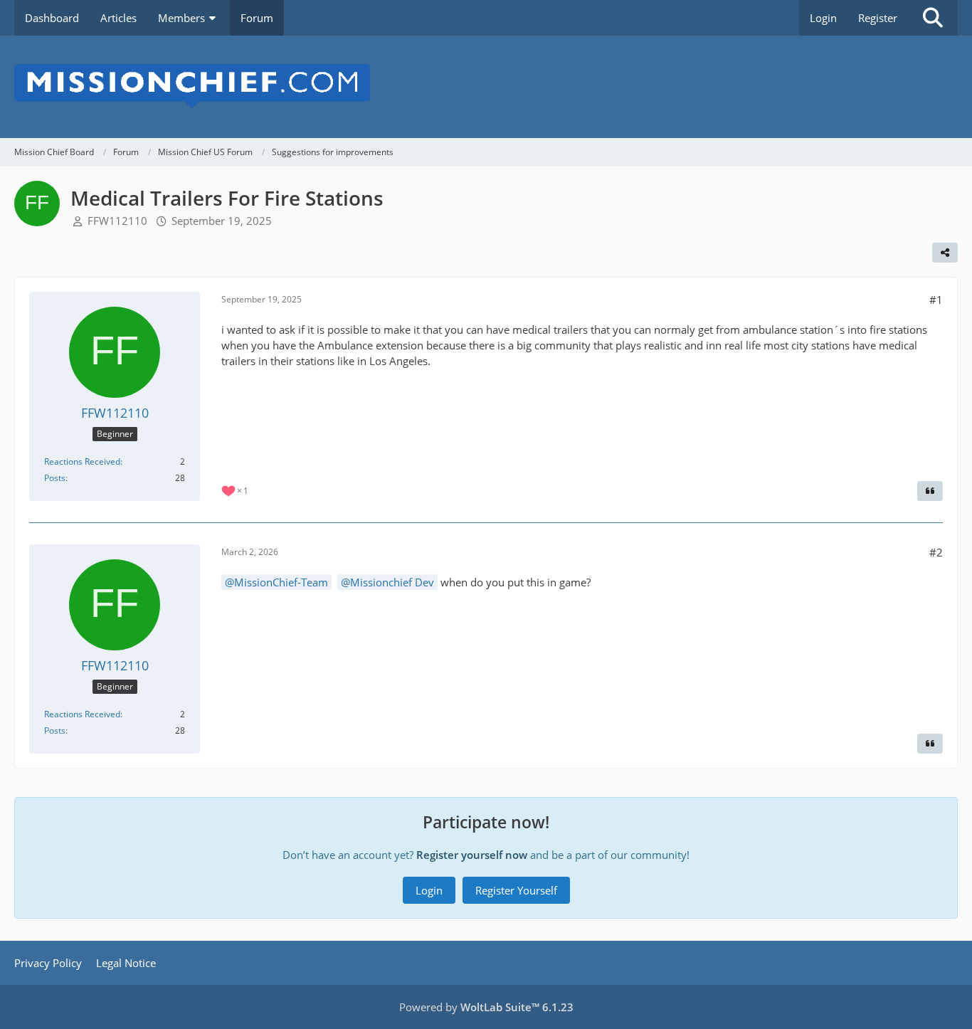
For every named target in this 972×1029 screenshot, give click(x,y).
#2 (936, 552)
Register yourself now (471, 855)
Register (877, 18)
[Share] (945, 253)
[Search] (933, 18)
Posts (54, 478)
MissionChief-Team (281, 582)
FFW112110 (117, 220)
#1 (936, 299)
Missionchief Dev (392, 582)
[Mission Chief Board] (486, 87)
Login (823, 18)
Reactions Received (82, 461)
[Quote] (930, 491)
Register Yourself (516, 890)
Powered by (486, 1007)
